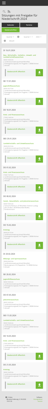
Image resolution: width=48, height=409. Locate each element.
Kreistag (6, 230)
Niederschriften (11, 30)
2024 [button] (38, 37)
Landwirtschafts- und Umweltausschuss (18, 143)
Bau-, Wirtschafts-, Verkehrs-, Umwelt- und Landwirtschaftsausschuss (19, 56)
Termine (29, 25)
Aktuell (11, 41)
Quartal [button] (9, 37)
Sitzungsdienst (37, 400)
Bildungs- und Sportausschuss (14, 259)
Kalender (10, 25)
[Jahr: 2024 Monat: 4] (4, 41)
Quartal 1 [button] (27, 37)
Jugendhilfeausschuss (11, 86)
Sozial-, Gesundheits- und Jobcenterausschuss (21, 201)
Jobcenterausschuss (11, 300)
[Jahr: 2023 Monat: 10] (18, 37)
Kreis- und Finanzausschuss (13, 115)
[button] (39, 72)
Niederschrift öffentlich (16, 72)
